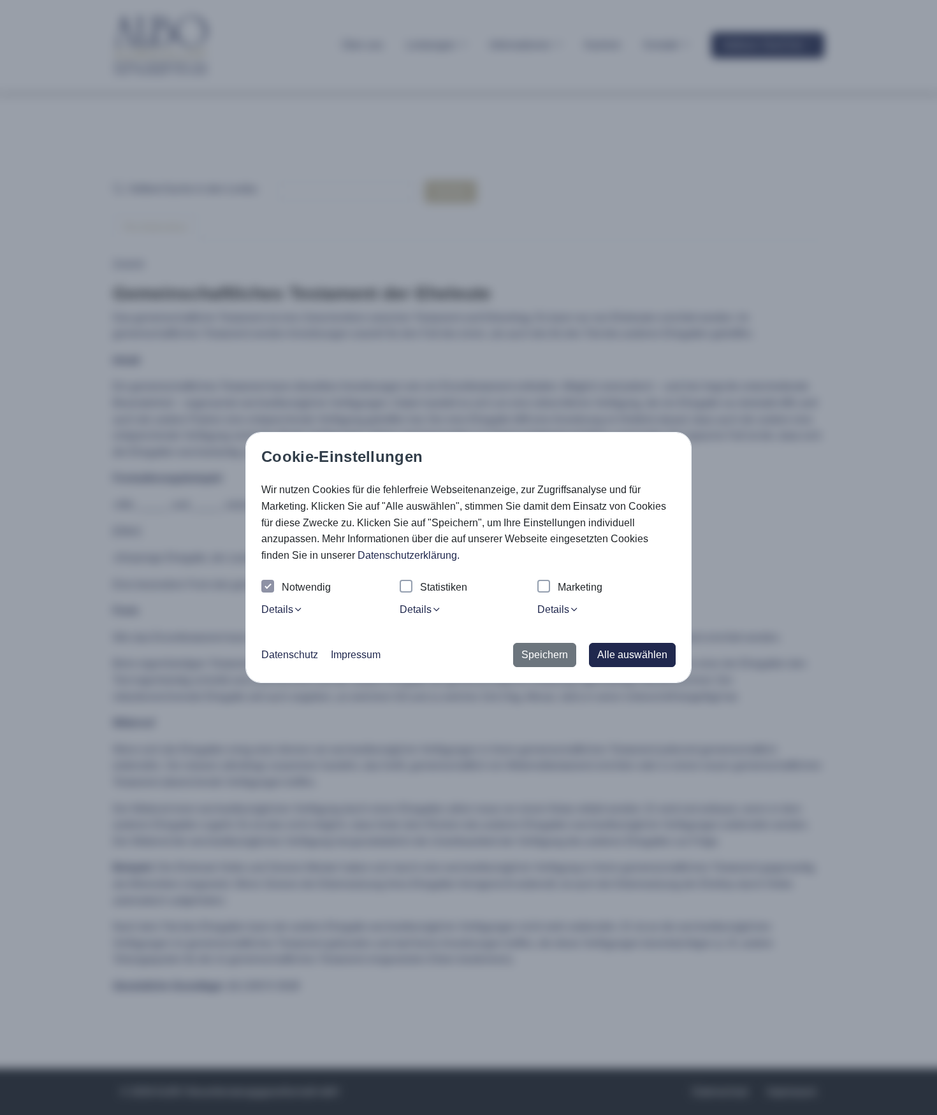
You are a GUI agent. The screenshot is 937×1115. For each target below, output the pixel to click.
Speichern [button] (544, 654)
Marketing (580, 587)
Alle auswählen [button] (632, 654)
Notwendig (306, 587)
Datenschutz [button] (289, 654)
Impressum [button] (356, 654)
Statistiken (443, 587)
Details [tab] (277, 609)
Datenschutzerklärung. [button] (409, 555)
